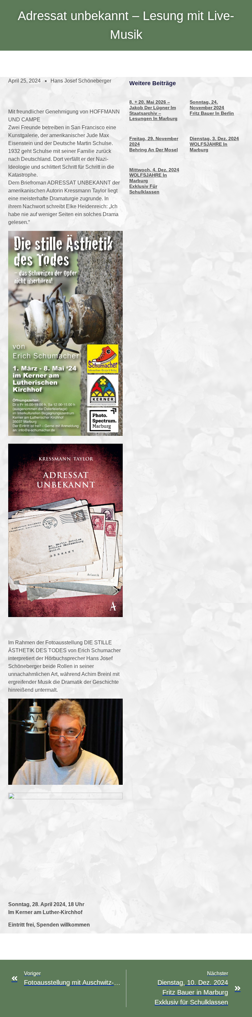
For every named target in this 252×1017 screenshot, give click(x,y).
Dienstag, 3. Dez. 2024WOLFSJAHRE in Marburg (214, 144)
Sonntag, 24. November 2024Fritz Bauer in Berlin (212, 107)
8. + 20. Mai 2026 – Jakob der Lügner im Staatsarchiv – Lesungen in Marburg (153, 110)
